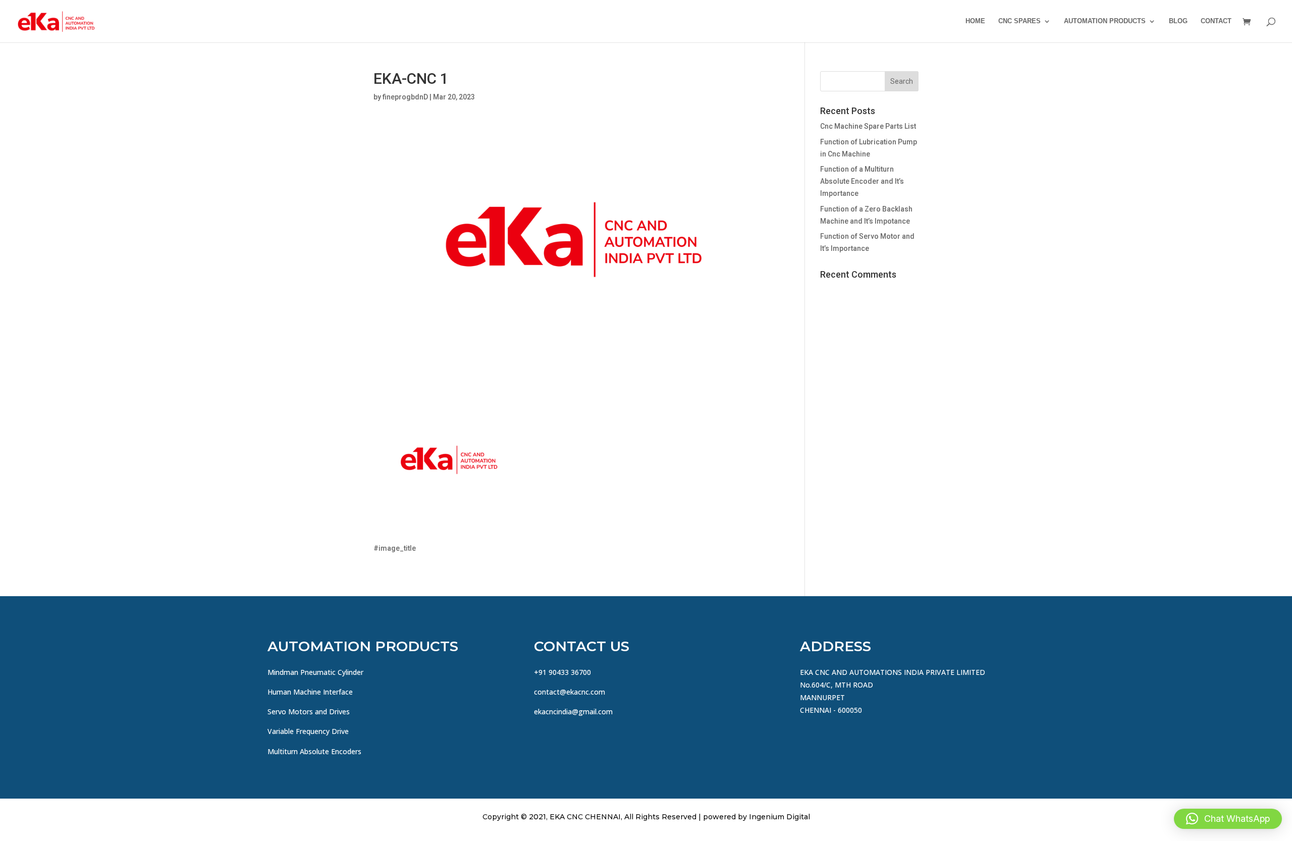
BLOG (1178, 21)
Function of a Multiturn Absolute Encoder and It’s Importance (862, 181)
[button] (1228, 819)
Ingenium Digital (779, 816)
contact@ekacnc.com (569, 692)
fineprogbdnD (405, 97)
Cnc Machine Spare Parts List (868, 126)
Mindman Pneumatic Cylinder (315, 672)
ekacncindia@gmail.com (573, 711)
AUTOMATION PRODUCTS (1105, 21)
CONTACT (1216, 21)
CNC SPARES (1019, 21)
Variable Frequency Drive (308, 731)
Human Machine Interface (310, 692)
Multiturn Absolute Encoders (314, 751)
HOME (975, 21)
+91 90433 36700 (562, 672)
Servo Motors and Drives (308, 711)
